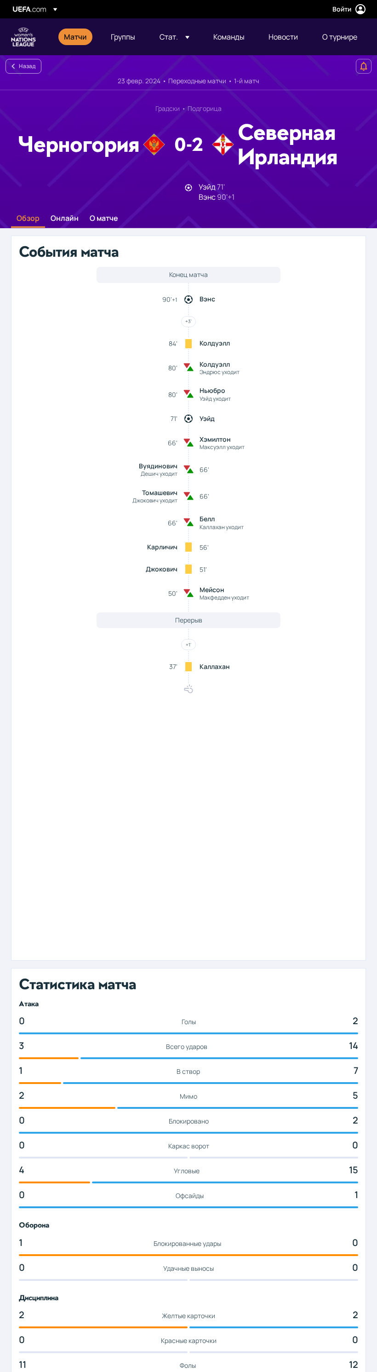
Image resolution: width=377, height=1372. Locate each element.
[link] (75, 37)
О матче (104, 218)
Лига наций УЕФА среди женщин (23, 36)
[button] (174, 37)
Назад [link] (27, 66)
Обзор (28, 218)
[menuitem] (76, 37)
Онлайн (65, 218)
